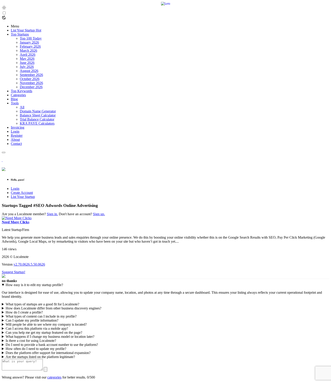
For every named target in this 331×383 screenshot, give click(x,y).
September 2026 (31, 75)
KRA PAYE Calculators (37, 123)
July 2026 (27, 67)
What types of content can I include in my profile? (41, 316)
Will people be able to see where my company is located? (46, 324)
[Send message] (45, 369)
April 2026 (27, 54)
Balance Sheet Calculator (38, 115)
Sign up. (99, 214)
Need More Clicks (15, 222)
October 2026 (29, 79)
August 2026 (29, 71)
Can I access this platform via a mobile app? (37, 328)
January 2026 (29, 42)
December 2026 (31, 87)
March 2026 (28, 50)
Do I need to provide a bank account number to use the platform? (52, 345)
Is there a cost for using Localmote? (31, 341)
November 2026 (31, 83)
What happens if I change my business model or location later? (50, 336)
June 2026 (27, 63)
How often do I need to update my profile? (36, 349)
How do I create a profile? (24, 312)
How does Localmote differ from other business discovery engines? (53, 308)
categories (54, 377)
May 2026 (27, 58)
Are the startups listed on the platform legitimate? (40, 357)
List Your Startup (23, 197)
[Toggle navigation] (3, 152)
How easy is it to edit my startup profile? (34, 285)
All (22, 107)
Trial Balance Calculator (37, 119)
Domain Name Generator (38, 111)
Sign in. (52, 214)
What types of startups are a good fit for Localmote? (42, 304)
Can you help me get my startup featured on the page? (44, 332)
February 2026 (30, 46)
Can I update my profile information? (32, 320)
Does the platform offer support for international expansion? (48, 353)
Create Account (22, 193)
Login (15, 188)
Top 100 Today (31, 38)
